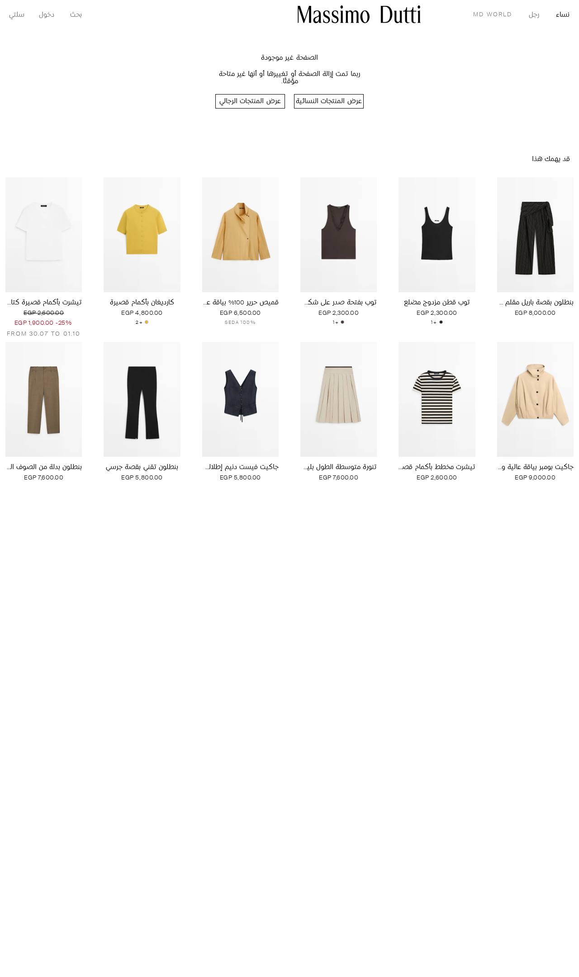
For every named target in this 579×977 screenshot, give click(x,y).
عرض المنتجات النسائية (328, 101)
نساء (563, 15)
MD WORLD (492, 15)
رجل (534, 15)
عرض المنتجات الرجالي (249, 101)
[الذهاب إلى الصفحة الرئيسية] (359, 14)
